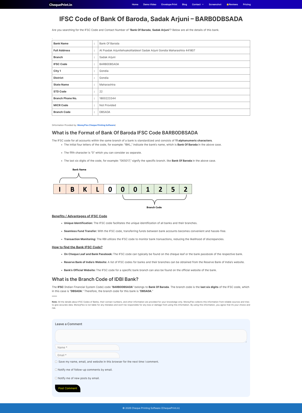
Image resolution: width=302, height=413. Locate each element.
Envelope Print (169, 4)
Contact (196, 4)
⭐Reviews (232, 4)
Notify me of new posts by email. (79, 378)
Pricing (247, 4)
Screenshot (215, 4)
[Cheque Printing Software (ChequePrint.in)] (61, 4)
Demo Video (149, 4)
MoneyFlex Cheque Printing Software (96, 125)
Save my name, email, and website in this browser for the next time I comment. (109, 361)
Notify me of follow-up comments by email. (85, 369)
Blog (184, 4)
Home (135, 4)
